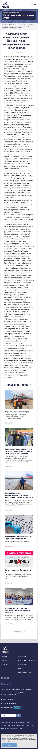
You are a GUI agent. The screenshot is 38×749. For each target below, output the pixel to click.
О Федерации (12, 24)
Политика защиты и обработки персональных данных (17, 725)
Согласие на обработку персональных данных (15, 722)
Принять (9, 745)
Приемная (22, 24)
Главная (4, 24)
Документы (22, 657)
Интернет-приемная (25, 673)
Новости (30, 24)
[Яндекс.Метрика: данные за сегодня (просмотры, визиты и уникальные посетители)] (7, 707)
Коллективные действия (27, 661)
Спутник (15, 377)
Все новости (18, 632)
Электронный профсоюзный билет (11, 728)
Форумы (21, 669)
